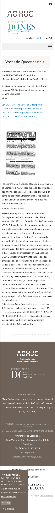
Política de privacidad (27, 476)
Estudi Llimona (46, 495)
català (29, 38)
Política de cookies (35, 469)
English (38, 38)
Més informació (8, 496)
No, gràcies (8, 509)
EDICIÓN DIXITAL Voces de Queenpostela (23, 104)
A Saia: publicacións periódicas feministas (22, 108)
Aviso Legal (16, 469)
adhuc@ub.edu (27, 452)
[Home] (27, 23)
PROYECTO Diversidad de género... (19, 116)
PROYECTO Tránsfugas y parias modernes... (23, 112)
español (48, 38)
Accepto (6, 502)
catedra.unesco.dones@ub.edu (27, 456)
